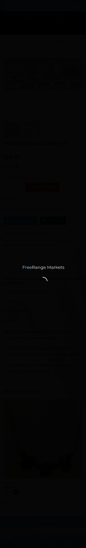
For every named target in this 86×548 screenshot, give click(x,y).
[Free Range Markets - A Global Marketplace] (43, 267)
